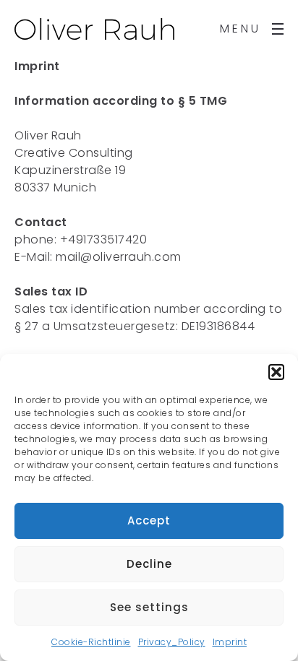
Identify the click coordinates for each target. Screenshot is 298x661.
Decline (149, 563)
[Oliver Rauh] (94, 29)
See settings (149, 607)
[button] (276, 372)
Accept (149, 520)
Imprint (230, 642)
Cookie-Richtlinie (91, 642)
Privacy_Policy (171, 642)
